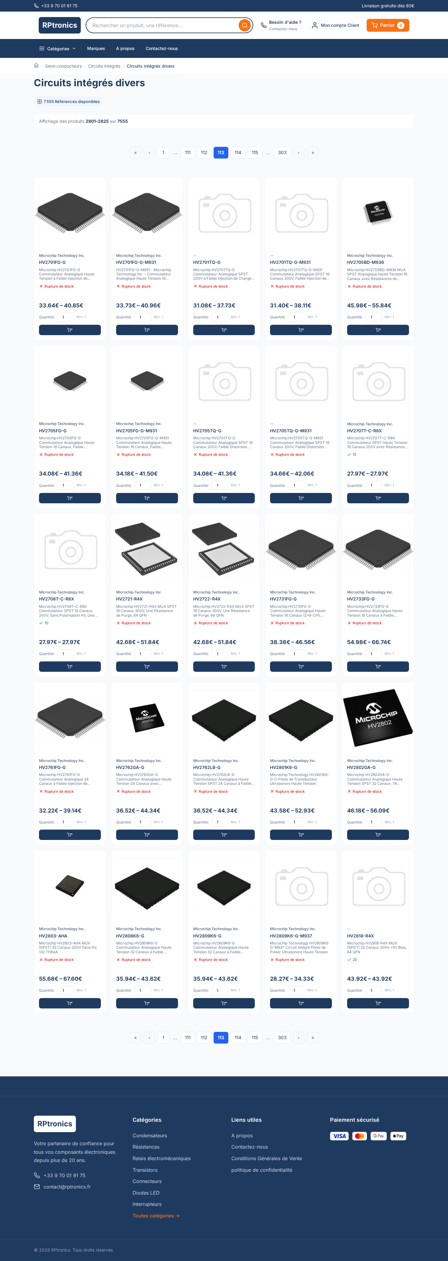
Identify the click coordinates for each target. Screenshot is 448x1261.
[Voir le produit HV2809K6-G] (224, 931)
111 (187, 152)
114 (238, 152)
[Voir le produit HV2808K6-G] (147, 931)
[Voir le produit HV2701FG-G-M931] (147, 258)
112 (204, 152)
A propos (125, 48)
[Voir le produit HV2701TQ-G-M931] (301, 258)
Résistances (146, 1147)
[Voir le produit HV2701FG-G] (70, 258)
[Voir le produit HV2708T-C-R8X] (70, 595)
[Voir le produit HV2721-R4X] (147, 595)
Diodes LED (146, 1193)
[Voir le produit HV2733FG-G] (378, 595)
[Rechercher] (245, 25)
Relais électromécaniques (162, 1158)
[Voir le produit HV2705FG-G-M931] (147, 426)
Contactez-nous (162, 48)
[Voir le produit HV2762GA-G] (147, 763)
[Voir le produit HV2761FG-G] (70, 763)
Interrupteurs (147, 1204)
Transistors (145, 1170)
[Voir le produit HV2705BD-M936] (378, 258)
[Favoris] (97, 185)
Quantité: (47, 317)
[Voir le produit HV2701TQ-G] (224, 258)
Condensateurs (150, 1135)
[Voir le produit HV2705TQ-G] (224, 426)
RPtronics (59, 25)
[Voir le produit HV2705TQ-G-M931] (301, 426)
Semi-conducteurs (63, 66)
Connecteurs (147, 1181)
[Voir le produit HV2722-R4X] (224, 595)
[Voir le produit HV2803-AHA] (70, 931)
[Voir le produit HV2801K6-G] (301, 763)
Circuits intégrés (104, 66)
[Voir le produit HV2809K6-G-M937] (301, 931)
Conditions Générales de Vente (266, 1158)
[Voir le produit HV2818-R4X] (378, 931)
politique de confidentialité (261, 1170)
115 (255, 152)
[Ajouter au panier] (70, 330)
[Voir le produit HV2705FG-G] (70, 426)
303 (282, 152)
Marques (96, 48)
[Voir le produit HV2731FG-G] (301, 595)
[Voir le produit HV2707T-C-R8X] (378, 426)
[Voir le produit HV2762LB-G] (224, 763)
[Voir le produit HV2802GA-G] (378, 763)
